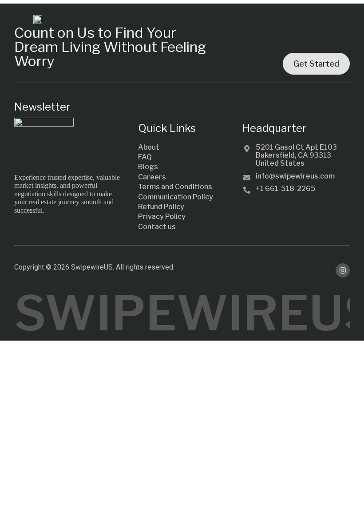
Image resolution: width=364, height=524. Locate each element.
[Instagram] (343, 270)
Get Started (316, 63)
